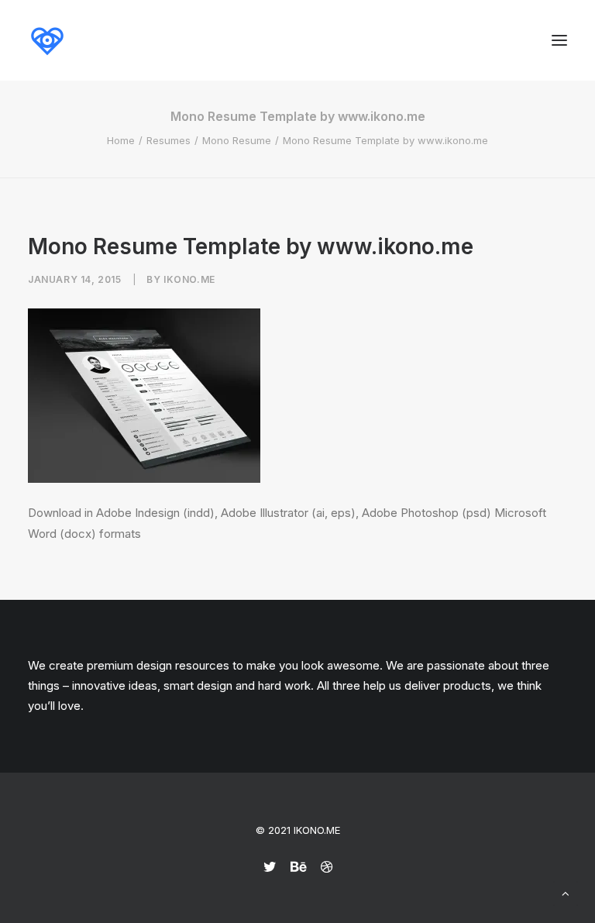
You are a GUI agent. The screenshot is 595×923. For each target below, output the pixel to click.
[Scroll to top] (565, 892)
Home (121, 140)
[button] (559, 40)
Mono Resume (236, 140)
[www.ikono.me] (47, 40)
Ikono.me (189, 279)
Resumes (168, 140)
